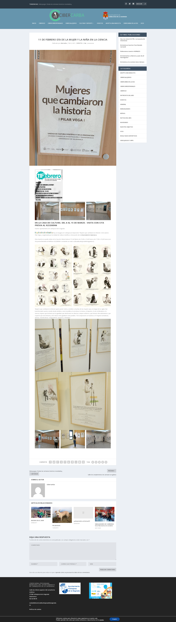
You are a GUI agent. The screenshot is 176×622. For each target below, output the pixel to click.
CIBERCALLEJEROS (71, 23)
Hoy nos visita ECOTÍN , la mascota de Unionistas (132, 39)
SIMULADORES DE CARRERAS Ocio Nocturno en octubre (104, 525)
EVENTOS (100, 23)
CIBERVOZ (42, 23)
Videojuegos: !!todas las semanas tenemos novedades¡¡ (55, 4)
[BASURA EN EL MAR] (41, 512)
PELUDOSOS (56, 525)
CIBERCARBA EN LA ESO (130, 23)
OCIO (142, 23)
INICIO (34, 23)
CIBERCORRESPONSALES (55, 23)
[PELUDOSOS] (62, 515)
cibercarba (64, 43)
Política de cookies (35, 609)
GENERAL (123, 104)
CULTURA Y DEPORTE (85, 23)
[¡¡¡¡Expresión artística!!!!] (83, 513)
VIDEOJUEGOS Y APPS (126, 140)
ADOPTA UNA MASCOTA (113, 23)
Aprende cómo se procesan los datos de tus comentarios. (72, 572)
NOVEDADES (124, 122)
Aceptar (114, 619)
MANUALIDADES (125, 109)
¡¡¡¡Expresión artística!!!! (82, 521)
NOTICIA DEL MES (125, 118)
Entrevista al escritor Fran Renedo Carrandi (131, 46)
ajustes (101, 620)
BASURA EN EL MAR (37, 520)
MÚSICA (122, 113)
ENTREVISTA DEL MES (127, 95)
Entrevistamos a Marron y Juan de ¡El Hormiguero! (132, 56)
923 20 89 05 (33, 599)
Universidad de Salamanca (89, 235)
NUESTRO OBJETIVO (126, 127)
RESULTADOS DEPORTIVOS (128, 136)
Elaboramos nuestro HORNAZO (130, 51)
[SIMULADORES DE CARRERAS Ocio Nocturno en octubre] (104, 514)
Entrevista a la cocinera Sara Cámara (132, 62)
